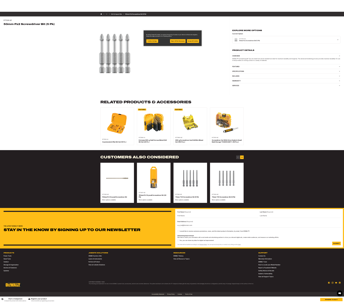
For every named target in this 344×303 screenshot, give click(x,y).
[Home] (101, 14)
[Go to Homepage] (13, 284)
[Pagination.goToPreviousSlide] (238, 157)
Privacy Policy (203, 244)
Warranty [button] (236, 81)
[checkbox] (178, 231)
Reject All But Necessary (178, 41)
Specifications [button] (238, 71)
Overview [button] (236, 56)
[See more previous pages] (106, 14)
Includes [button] (235, 76)
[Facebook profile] (329, 282)
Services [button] (235, 85)
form (239, 244)
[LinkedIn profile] (339, 282)
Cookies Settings (152, 41)
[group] (13, 300)
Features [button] (235, 66)
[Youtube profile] (336, 282)
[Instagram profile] (332, 282)
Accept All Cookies (193, 41)
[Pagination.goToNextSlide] (242, 157)
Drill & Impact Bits (116, 14)
